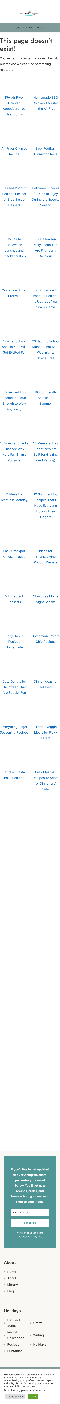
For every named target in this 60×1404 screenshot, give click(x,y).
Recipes (42, 27)
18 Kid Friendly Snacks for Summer (45, 397)
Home (11, 1272)
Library (12, 1285)
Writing (38, 1335)
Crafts (16, 27)
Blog (10, 1291)
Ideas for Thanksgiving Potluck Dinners (46, 556)
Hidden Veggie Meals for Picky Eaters (45, 732)
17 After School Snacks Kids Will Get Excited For (14, 346)
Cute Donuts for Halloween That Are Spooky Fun (14, 687)
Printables (29, 27)
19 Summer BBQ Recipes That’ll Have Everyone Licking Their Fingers (46, 505)
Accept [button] (33, 1396)
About (11, 1278)
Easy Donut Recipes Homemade (14, 641)
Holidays (39, 1344)
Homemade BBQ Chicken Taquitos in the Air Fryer (46, 103)
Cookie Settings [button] (15, 1396)
